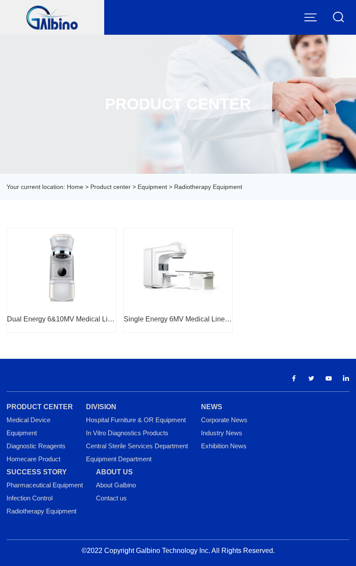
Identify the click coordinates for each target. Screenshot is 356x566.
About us (114, 472)
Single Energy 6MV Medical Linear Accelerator (178, 319)
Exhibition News (224, 446)
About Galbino (116, 485)
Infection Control (30, 498)
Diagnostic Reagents (36, 446)
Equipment (152, 186)
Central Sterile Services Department (137, 446)
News (211, 406)
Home (75, 186)
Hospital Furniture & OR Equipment (136, 420)
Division (101, 406)
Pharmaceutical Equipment (45, 485)
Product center (110, 186)
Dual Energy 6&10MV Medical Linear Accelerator (61, 319)
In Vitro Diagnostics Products (127, 433)
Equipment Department (119, 459)
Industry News (221, 433)
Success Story (37, 472)
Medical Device (28, 420)
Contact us (111, 498)
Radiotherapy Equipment (41, 511)
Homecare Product (33, 459)
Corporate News (224, 420)
